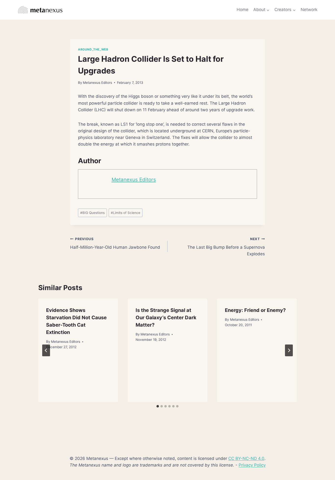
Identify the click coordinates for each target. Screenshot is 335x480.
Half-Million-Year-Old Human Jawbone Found (115, 243)
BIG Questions (92, 213)
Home (242, 9)
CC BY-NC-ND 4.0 (246, 458)
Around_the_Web (93, 49)
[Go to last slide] (46, 350)
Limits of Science (125, 213)
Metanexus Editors (97, 83)
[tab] (157, 406)
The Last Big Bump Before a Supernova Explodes (226, 247)
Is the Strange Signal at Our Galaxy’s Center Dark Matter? (166, 317)
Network (309, 9)
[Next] (289, 350)
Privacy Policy (252, 465)
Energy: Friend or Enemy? (255, 310)
